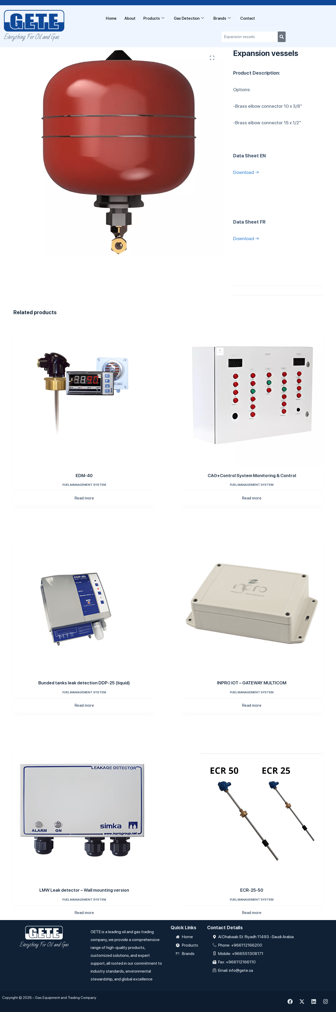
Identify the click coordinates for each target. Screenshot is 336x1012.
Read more (84, 498)
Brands (219, 18)
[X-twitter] (302, 1001)
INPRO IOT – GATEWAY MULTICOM (251, 682)
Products (151, 18)
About (129, 18)
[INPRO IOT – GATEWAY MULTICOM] (252, 602)
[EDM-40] (84, 395)
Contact (247, 18)
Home (111, 18)
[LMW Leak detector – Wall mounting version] (84, 810)
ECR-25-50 (251, 890)
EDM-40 (84, 475)
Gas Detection (187, 18)
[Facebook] (290, 1001)
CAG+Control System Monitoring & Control (252, 475)
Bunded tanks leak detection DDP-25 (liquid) (84, 682)
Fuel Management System (84, 485)
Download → (246, 172)
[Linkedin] (313, 1001)
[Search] (282, 37)
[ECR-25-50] (252, 810)
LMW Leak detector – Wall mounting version (84, 890)
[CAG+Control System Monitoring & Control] (252, 395)
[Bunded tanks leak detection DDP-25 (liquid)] (84, 602)
